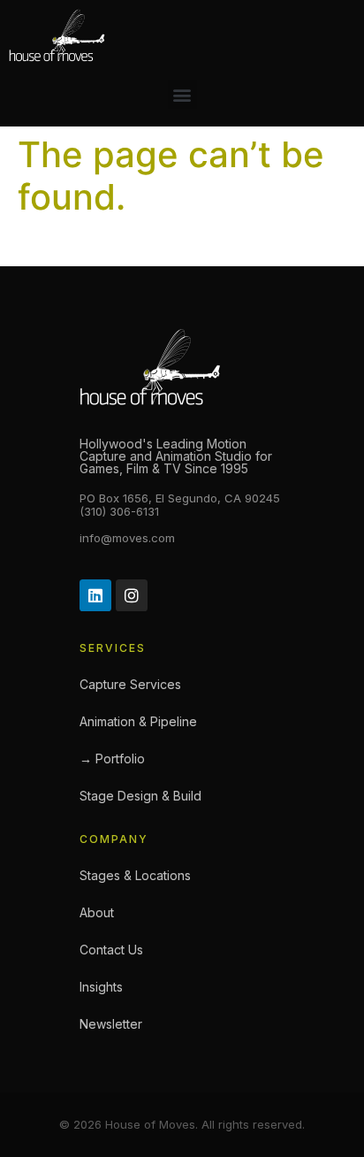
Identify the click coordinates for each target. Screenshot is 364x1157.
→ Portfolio (112, 758)
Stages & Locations (135, 875)
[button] (182, 94)
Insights (101, 986)
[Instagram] (132, 595)
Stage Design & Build (140, 795)
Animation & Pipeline (138, 721)
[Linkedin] (95, 595)
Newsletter (111, 1023)
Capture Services (130, 684)
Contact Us (111, 949)
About (97, 912)
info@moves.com (127, 538)
